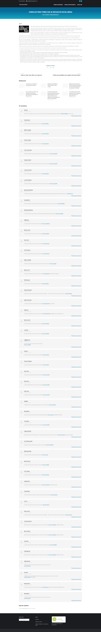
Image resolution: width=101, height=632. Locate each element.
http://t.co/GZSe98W (52, 524)
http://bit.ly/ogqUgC (68, 514)
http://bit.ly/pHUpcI (54, 494)
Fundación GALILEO (27, 160)
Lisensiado (26, 330)
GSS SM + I (26, 351)
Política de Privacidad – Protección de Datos (41, 625)
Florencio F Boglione (28, 361)
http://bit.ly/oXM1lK (68, 293)
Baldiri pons (26, 310)
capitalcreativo (27, 481)
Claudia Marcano (27, 551)
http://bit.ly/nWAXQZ (64, 113)
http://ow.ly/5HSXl (46, 374)
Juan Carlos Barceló (27, 521)
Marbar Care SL (27, 270)
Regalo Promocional (27, 300)
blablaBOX (26, 401)
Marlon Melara (26, 411)
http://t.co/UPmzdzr (61, 434)
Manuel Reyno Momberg (28, 190)
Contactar (37, 619)
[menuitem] (58, 4)
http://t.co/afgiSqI (53, 263)
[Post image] (22, 86)
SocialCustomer (27, 120)
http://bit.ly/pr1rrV (70, 193)
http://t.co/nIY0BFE (27, 344)
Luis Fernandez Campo (28, 441)
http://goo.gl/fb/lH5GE (59, 213)
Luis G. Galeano (27, 471)
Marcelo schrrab (27, 230)
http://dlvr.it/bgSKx (46, 133)
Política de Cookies (38, 621)
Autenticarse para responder (76, 115)
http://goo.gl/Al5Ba (46, 233)
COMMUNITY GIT (27, 340)
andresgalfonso (27, 200)
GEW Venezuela (27, 280)
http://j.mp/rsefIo (51, 414)
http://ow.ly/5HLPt (46, 354)
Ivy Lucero (26, 572)
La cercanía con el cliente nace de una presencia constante (31, 84)
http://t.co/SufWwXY (50, 444)
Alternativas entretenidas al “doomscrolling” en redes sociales (53, 85)
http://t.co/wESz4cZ (46, 484)
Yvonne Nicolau (27, 491)
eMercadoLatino (27, 561)
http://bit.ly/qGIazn (27, 577)
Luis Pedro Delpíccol (28, 180)
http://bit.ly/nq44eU (46, 474)
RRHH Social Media (27, 130)
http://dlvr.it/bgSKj (46, 123)
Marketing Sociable (27, 451)
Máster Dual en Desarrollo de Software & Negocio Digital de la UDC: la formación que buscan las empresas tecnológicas (75, 86)
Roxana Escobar (27, 583)
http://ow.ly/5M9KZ (53, 544)
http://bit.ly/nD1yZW (46, 313)
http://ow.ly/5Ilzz (45, 454)
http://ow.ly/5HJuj (46, 243)
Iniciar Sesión (25, 608)
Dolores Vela (26, 240)
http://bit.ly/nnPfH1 (46, 273)
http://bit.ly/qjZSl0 (46, 283)
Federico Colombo (27, 140)
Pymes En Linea (27, 511)
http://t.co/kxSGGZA (46, 223)
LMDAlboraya (26, 220)
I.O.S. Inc (25, 501)
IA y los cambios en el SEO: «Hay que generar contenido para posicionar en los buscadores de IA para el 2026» (32, 93)
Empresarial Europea (28, 290)
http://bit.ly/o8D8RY (61, 203)
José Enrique (26, 421)
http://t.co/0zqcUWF (53, 153)
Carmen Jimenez (27, 250)
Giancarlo (26, 110)
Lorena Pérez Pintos (28, 170)
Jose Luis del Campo (28, 150)
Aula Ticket (26, 541)
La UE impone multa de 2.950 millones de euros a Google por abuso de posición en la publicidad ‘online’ (75, 93)
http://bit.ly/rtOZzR (46, 504)
